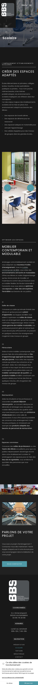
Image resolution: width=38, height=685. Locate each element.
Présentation (19, 645)
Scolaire (19, 648)
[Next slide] (30, 187)
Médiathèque (19, 654)
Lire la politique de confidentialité (13, 678)
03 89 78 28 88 (19, 618)
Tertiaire (19, 651)
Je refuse (9, 683)
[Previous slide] (7, 187)
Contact (19, 657)
